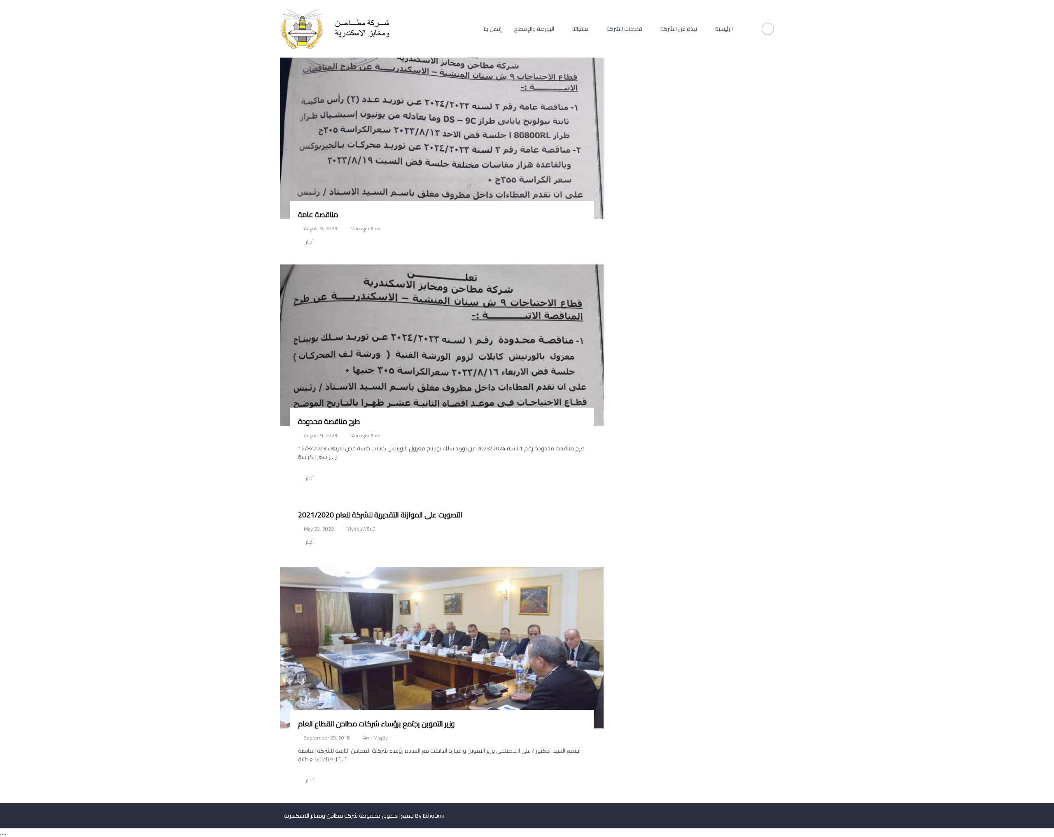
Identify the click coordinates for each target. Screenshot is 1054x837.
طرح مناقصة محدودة (329, 421)
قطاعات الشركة (624, 28)
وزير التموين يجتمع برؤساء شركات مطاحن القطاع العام (376, 723)
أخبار (310, 241)
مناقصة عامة (318, 214)
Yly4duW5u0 (361, 528)
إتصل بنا (492, 28)
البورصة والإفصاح (534, 28)
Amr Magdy (375, 737)
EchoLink (433, 815)
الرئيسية (724, 28)
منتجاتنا (580, 28)
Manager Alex (365, 228)
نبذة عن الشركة (678, 28)
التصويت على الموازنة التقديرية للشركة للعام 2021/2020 (380, 515)
